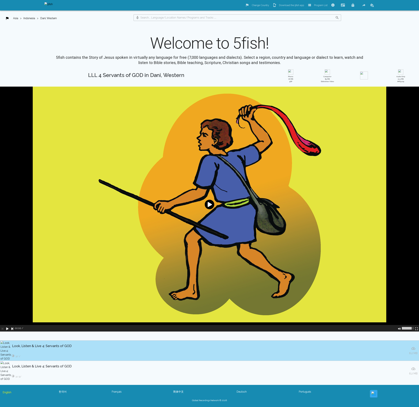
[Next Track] (12, 328)
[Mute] (399, 328)
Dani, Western (48, 18)
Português (305, 391)
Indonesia (29, 18)
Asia (15, 18)
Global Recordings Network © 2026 (209, 400)
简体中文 (178, 391)
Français (117, 391)
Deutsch (242, 391)
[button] (137, 18)
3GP (290, 79)
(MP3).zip (400, 79)
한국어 (63, 391)
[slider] (408, 328)
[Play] (7, 328)
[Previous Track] (2, 328)
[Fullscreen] (416, 328)
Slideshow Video (327, 79)
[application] (209, 209)
